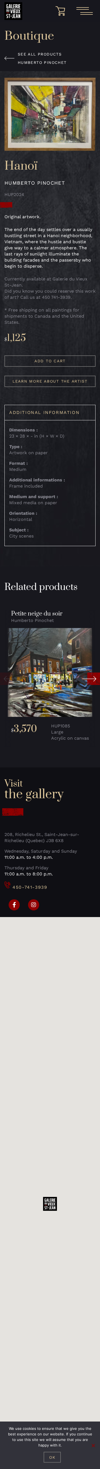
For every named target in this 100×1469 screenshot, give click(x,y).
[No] (93, 1445)
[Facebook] (14, 905)
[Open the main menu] (84, 11)
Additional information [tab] (44, 412)
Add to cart (50, 361)
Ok (52, 1457)
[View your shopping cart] (62, 11)
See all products (40, 54)
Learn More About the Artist (50, 381)
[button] (9, 678)
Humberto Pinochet (42, 62)
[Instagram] (33, 905)
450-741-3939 (29, 887)
